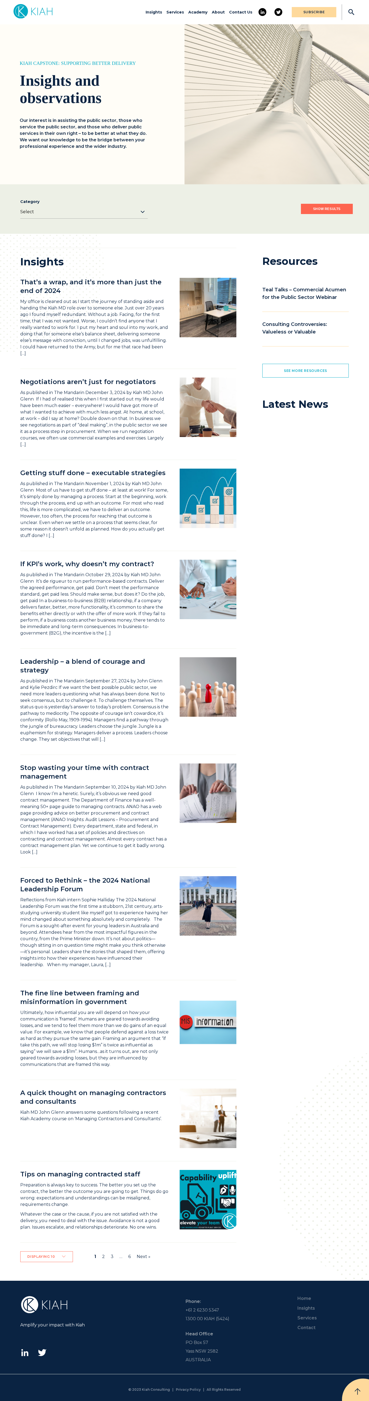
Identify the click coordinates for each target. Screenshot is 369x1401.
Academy (197, 12)
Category (29, 201)
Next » (143, 1256)
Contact (306, 1327)
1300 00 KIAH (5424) (207, 1318)
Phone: (193, 1301)
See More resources (305, 371)
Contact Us (240, 12)
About (218, 12)
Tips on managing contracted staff (80, 1174)
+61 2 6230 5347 (202, 1310)
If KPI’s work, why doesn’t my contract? (87, 564)
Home (304, 1298)
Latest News (295, 404)
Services (175, 12)
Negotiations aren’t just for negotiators (88, 382)
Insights (154, 12)
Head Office (199, 1333)
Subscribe (314, 12)
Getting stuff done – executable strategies (93, 473)
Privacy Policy (188, 1389)
